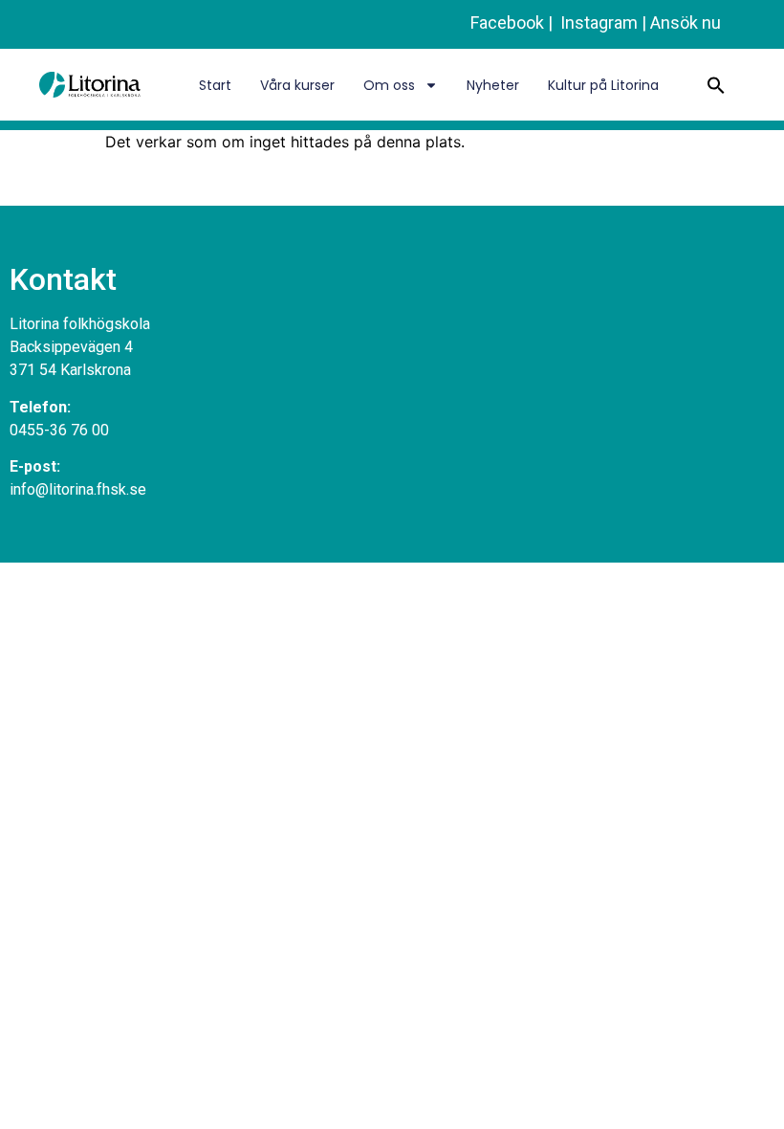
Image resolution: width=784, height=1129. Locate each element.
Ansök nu (685, 22)
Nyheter (493, 85)
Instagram (597, 22)
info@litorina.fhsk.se (78, 489)
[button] (716, 85)
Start (215, 85)
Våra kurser (297, 85)
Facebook (507, 22)
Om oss (389, 85)
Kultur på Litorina (603, 85)
